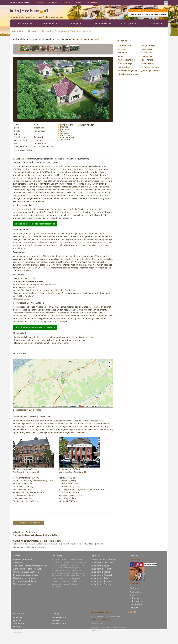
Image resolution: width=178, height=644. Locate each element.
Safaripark (18, 629)
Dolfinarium (18, 623)
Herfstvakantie (59, 617)
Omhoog (132, 611)
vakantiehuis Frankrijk (101, 568)
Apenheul (17, 620)
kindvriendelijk (125, 63)
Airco (132, 595)
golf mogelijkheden (150, 70)
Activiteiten (53, 2)
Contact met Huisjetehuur (25, 575)
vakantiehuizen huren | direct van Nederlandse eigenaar (37, 17)
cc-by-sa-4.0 (81, 472)
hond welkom (124, 45)
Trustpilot (134, 559)
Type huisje (39, 2)
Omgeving (66, 2)
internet (122, 49)
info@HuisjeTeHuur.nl (100, 619)
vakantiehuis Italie (99, 578)
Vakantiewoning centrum (24, 544)
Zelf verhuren (92, 2)
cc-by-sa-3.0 (34, 472)
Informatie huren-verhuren (26, 572)
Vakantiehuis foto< (15, 89)
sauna (120, 56)
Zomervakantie (59, 623)
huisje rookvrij (148, 45)
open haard (146, 49)
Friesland (46, 31)
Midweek (56, 620)
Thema (78, 2)
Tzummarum (61, 31)
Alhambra (17, 617)
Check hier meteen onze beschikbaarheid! (35, 223)
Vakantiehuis (18, 31)
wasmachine (147, 52)
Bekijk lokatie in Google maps (27, 410)
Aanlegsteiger (136, 592)
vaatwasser (146, 56)
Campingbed (136, 604)
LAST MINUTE (154, 23)
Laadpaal (134, 607)
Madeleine (135, 583)
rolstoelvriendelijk (126, 59)
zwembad (122, 52)
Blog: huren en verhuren (24, 578)
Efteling (16, 626)
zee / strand (147, 63)
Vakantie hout (69, 544)
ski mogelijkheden (150, 67)
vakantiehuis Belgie (100, 565)
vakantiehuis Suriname (102, 581)
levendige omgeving (127, 70)
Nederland (33, 31)
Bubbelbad (135, 598)
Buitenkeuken (136, 601)
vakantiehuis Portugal (101, 575)
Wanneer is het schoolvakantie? (28, 568)
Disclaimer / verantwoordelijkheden (30, 565)
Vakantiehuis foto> (111, 89)
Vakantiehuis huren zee (36, 547)
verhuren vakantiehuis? (101, 612)
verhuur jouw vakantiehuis (103, 559)
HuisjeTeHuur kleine (85, 544)
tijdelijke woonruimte (128, 74)
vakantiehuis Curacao (101, 584)
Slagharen (18, 632)
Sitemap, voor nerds (22, 584)
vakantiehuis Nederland (102, 562)
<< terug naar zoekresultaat (28, 522)
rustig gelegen (124, 67)
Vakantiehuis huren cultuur (48, 544)
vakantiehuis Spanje (100, 572)
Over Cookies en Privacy (24, 581)
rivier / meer (147, 59)
